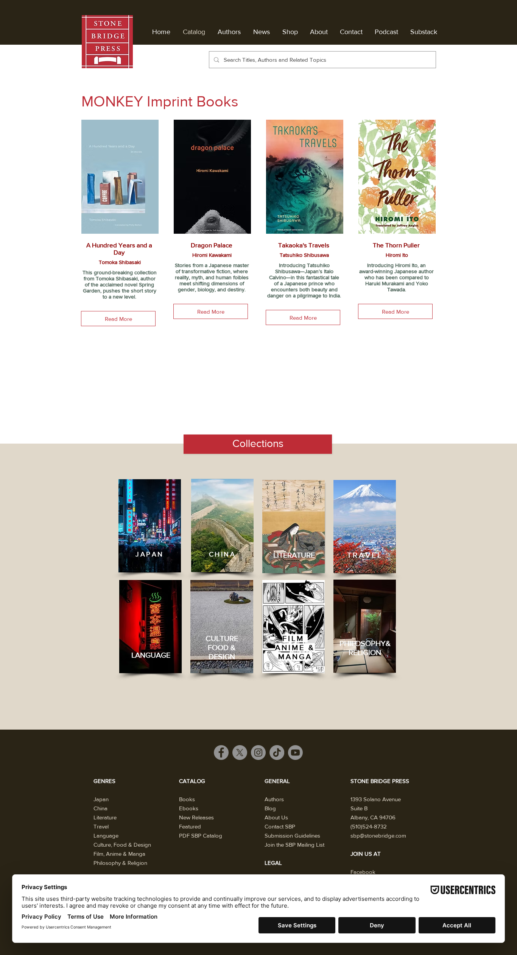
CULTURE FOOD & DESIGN (222, 647)
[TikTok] (276, 752)
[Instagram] (258, 752)
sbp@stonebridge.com (378, 835)
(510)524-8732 (368, 826)
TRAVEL (365, 555)
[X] (239, 752)
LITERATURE (294, 555)
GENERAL (277, 781)
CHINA (222, 554)
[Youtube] (295, 752)
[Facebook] (221, 752)
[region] (149, 525)
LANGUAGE (150, 655)
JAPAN (149, 554)
